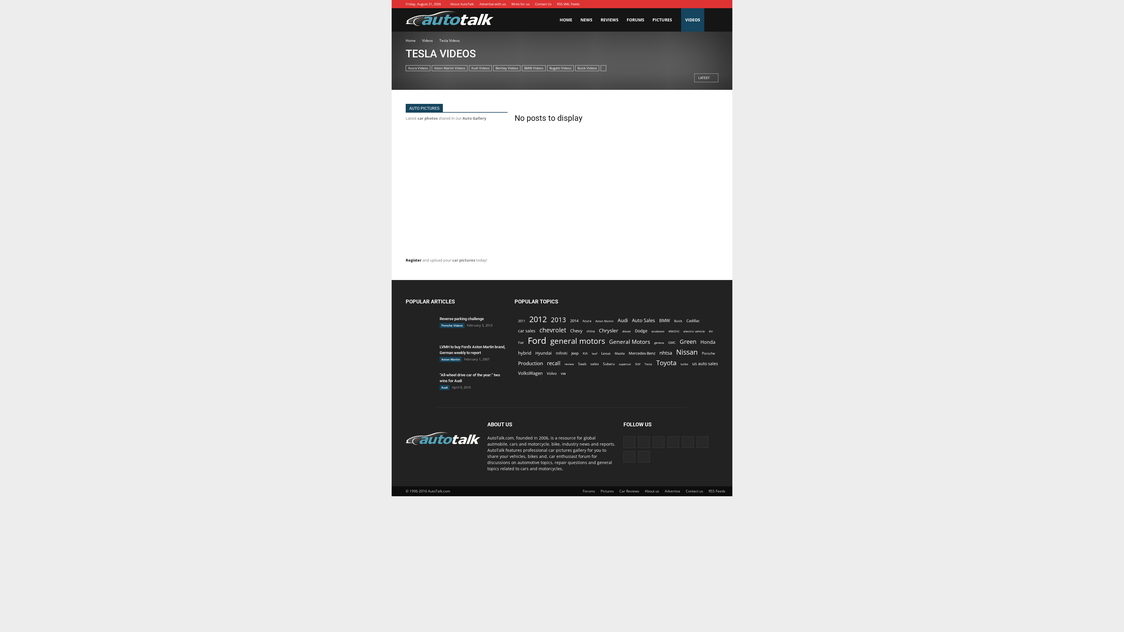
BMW (664, 320)
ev (711, 331)
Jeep (575, 353)
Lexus (606, 353)
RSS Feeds (717, 491)
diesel (626, 331)
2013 (558, 320)
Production (530, 363)
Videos (692, 20)
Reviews (609, 20)
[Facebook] (652, 4)
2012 (538, 319)
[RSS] (696, 4)
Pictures (662, 20)
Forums (635, 20)
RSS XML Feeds (568, 4)
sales (594, 363)
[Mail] (687, 4)
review (569, 364)
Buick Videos (587, 68)
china (591, 331)
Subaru (609, 363)
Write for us (520, 4)
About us (652, 491)
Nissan (687, 352)
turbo (684, 364)
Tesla (648, 364)
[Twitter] (705, 4)
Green (688, 342)
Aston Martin (450, 359)
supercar (625, 364)
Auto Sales (643, 320)
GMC (672, 342)
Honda (707, 342)
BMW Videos (533, 68)
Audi (444, 387)
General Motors (629, 342)
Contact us (694, 491)
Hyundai (543, 353)
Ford (537, 340)
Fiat (521, 342)
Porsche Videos (452, 325)
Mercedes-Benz (642, 353)
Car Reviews (629, 491)
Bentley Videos (507, 68)
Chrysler (608, 330)
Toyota (666, 363)
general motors (577, 341)
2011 (521, 321)
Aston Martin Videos (449, 68)
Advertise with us (492, 4)
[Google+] (661, 4)
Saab (582, 363)
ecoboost (658, 331)
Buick (678, 321)
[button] (711, 20)
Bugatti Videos (560, 68)
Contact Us (543, 4)
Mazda (620, 353)
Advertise (672, 491)
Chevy (576, 331)
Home (566, 20)
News (586, 20)
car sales (526, 331)
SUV (637, 364)
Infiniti (561, 353)
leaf (594, 353)
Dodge (641, 331)
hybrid (524, 353)
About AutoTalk (462, 4)
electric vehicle (694, 331)
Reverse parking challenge (462, 319)
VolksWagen (530, 373)
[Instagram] (670, 4)
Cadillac (693, 320)
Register (414, 260)
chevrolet (552, 330)
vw (563, 373)
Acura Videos (418, 68)
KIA (585, 353)
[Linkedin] (678, 4)
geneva (659, 343)
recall (554, 363)
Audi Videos (480, 68)
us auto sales (705, 363)
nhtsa (665, 353)
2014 (574, 320)
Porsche (708, 353)
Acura (586, 321)
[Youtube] (714, 4)
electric (674, 331)
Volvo (552, 373)
